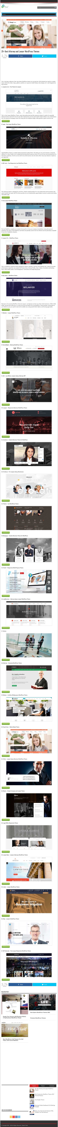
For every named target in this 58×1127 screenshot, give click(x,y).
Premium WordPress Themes (38, 1018)
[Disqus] (29, 1065)
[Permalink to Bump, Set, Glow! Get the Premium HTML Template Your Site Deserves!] (32, 1114)
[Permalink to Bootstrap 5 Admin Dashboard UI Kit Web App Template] (32, 1109)
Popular (34, 1085)
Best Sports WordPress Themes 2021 (40, 1012)
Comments (51, 1085)
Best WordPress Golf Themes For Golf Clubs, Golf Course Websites (13, 1039)
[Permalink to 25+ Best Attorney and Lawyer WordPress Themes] (32, 1092)
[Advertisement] (14, 69)
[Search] (55, 7)
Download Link (6, 121)
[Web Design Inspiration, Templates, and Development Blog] (5, 7)
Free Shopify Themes (39, 1099)
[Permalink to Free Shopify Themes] (32, 1103)
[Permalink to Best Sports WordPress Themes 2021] (42, 1009)
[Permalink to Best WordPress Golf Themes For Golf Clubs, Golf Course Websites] (14, 1036)
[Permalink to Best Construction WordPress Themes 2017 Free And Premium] (32, 1097)
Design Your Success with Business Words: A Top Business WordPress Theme (14, 1017)
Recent (42, 1085)
